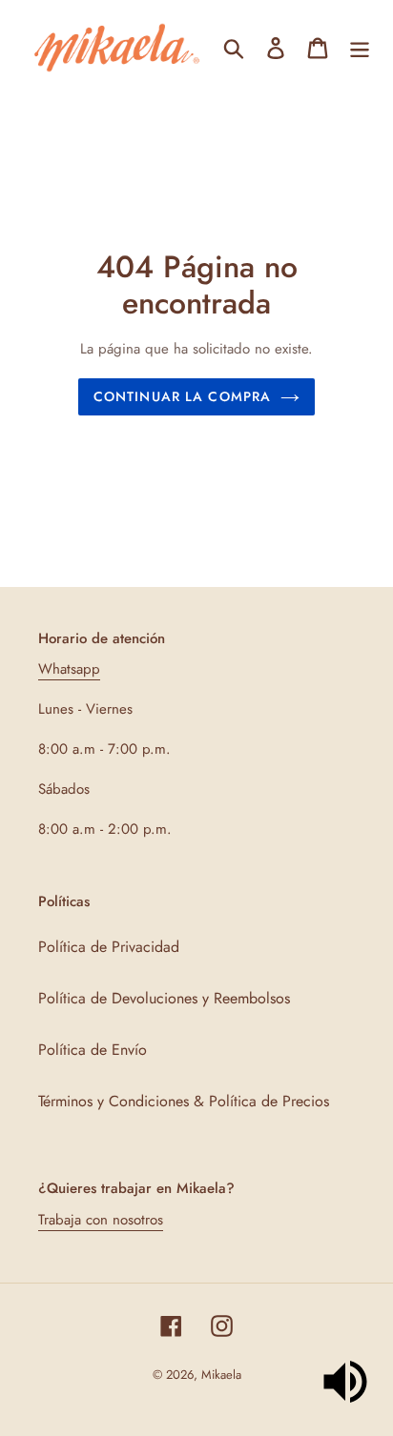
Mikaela (221, 1374)
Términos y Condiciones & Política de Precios (183, 1101)
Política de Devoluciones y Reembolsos (164, 998)
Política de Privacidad (108, 947)
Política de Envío (92, 1050)
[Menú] (360, 47)
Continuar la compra (182, 396)
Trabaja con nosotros (100, 1219)
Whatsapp (69, 668)
